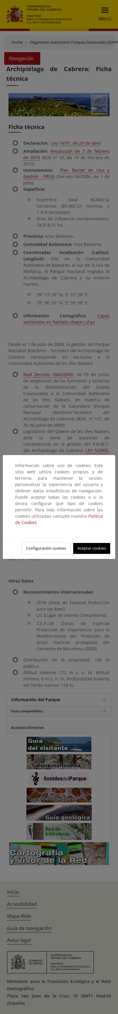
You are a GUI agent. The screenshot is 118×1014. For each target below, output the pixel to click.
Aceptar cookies (91, 548)
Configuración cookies (46, 548)
